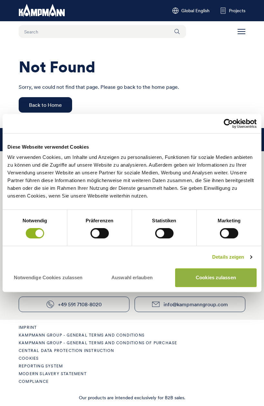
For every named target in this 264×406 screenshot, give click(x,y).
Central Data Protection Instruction (66, 350)
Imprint (28, 327)
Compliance (34, 381)
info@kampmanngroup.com (196, 304)
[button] (241, 31)
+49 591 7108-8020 (80, 304)
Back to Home (45, 105)
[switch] (99, 233)
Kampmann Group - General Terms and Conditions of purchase (98, 342)
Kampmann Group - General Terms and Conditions (82, 335)
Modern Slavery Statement (53, 373)
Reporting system (41, 366)
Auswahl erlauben (132, 277)
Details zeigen (228, 257)
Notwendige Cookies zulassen (48, 277)
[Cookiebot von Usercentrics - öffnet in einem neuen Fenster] (228, 123)
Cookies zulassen (216, 277)
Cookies (29, 358)
